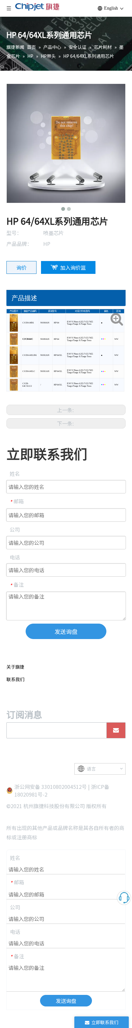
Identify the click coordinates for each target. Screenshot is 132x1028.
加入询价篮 (73, 267)
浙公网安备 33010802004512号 (50, 786)
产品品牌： (19, 244)
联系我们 (15, 679)
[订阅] (116, 730)
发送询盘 (66, 631)
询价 (21, 267)
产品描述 (24, 298)
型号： (14, 233)
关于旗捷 (15, 666)
